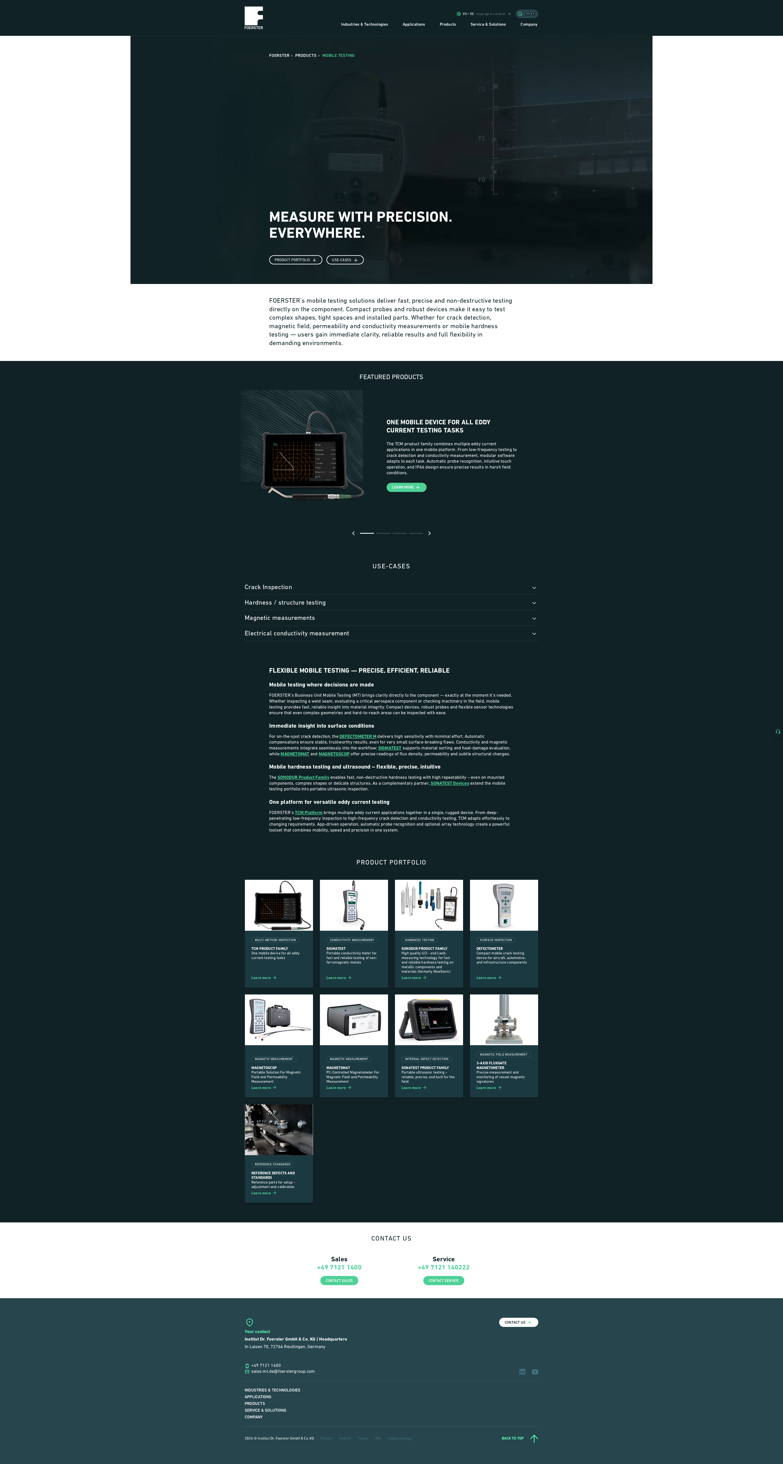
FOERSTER (279, 55)
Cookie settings (400, 1439)
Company (254, 1417)
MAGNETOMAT (295, 754)
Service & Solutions (265, 1410)
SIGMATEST (389, 748)
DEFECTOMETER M (358, 736)
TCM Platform (309, 813)
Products (255, 1403)
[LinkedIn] (522, 1372)
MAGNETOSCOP (334, 754)
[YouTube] (535, 1371)
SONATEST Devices (450, 783)
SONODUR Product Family (303, 777)
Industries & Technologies (273, 1390)
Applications (258, 1397)
